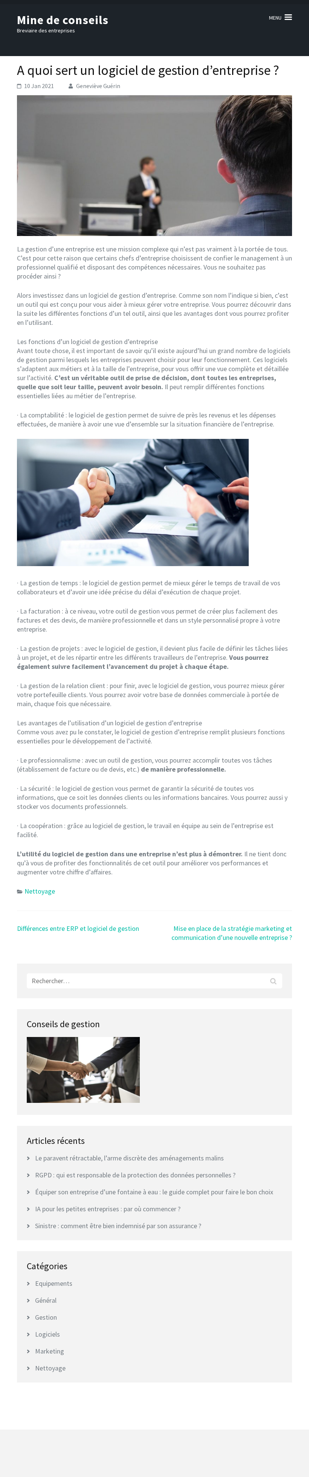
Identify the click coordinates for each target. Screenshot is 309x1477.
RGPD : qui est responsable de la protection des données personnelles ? (135, 1175)
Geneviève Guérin (98, 86)
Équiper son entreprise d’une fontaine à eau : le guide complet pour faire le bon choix (154, 1192)
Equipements (53, 1283)
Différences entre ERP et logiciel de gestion (78, 928)
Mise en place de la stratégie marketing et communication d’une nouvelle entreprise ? (231, 933)
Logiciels (47, 1334)
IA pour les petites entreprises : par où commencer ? (108, 1208)
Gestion (46, 1317)
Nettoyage (39, 891)
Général (46, 1300)
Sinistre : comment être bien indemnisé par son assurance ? (118, 1225)
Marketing (49, 1351)
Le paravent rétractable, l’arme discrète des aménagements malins (129, 1158)
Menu (275, 17)
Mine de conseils (63, 19)
